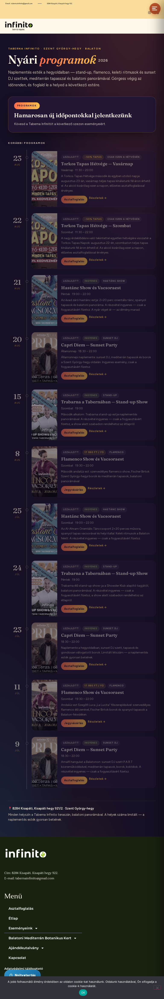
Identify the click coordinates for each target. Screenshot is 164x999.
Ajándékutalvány (24, 948)
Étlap (13, 918)
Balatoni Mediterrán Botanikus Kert (40, 938)
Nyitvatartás (25, 975)
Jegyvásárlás (73, 489)
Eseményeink (20, 928)
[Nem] (157, 987)
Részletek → (98, 198)
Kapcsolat (17, 958)
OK (83, 992)
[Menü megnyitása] (155, 8)
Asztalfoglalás (74, 199)
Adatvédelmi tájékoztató (23, 969)
